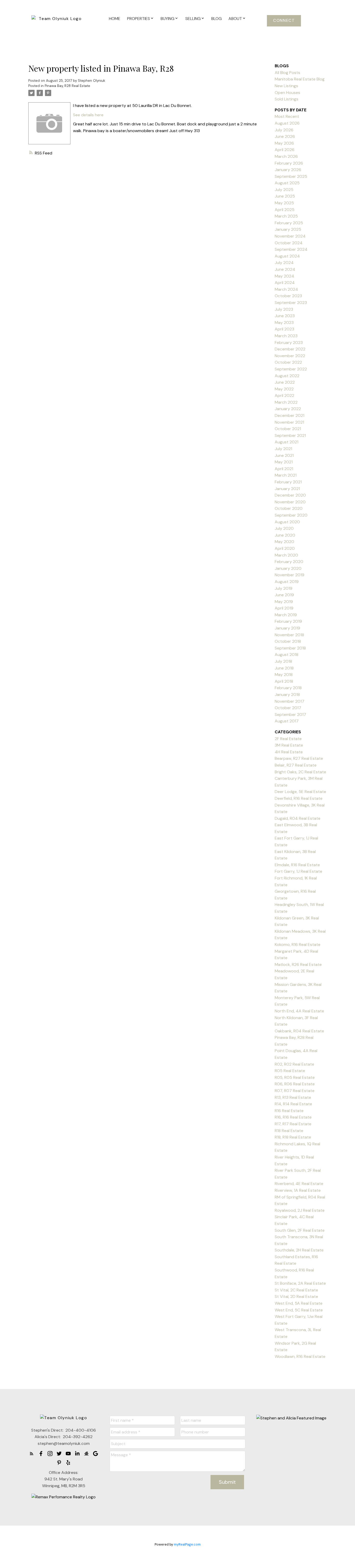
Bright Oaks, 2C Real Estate (300, 772)
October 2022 (288, 362)
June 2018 (284, 668)
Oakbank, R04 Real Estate (299, 1031)
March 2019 (286, 615)
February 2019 (288, 621)
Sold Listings (286, 99)
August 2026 (287, 123)
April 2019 (284, 608)
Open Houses (287, 92)
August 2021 (286, 442)
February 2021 (288, 482)
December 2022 (290, 349)
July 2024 (284, 262)
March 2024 (286, 289)
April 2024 (285, 282)
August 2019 (287, 581)
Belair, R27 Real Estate (296, 765)
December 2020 (290, 495)
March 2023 (286, 335)
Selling (193, 18)
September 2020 (291, 515)
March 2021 (286, 475)
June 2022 (285, 382)
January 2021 (287, 488)
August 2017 (287, 721)
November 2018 (289, 635)
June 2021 (284, 455)
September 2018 (290, 648)
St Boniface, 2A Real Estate (300, 1283)
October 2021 (288, 428)
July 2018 (283, 661)
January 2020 (288, 568)
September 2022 (291, 369)
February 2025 (289, 223)
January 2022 (288, 408)
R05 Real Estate (290, 1070)
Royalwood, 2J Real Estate (300, 1210)
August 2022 (287, 375)
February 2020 (289, 561)
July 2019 (283, 588)
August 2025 (287, 183)
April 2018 (284, 681)
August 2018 (286, 654)
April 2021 (284, 468)
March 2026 (286, 156)
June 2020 (285, 535)
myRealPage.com (187, 1544)
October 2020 (289, 508)
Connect (284, 20)
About (235, 18)
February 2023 (289, 342)
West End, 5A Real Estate (299, 1303)
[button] (284, 20)
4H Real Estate (289, 752)
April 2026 (284, 149)
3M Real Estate (289, 745)
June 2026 (285, 136)
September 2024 (291, 249)
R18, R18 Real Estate (293, 1137)
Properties (138, 18)
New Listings (286, 86)
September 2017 (290, 714)
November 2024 (290, 236)
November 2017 (289, 701)
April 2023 (284, 329)
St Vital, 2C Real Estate (296, 1290)
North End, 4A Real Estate (299, 1011)
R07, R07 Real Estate (294, 1090)
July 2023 (284, 309)
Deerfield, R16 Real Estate (299, 798)
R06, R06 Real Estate (295, 1084)
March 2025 (286, 216)
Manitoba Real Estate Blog (300, 79)
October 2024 (289, 243)
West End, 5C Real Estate (299, 1310)
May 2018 (284, 674)
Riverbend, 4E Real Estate (299, 1183)
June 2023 (285, 316)
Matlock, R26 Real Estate (298, 964)
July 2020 (284, 528)
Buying (167, 18)
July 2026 (284, 130)
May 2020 (284, 541)
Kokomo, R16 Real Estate (297, 944)
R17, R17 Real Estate (293, 1124)
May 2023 (284, 322)
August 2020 (287, 522)
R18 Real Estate (289, 1130)
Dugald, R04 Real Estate (297, 818)
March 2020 (286, 555)
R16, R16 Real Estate (293, 1117)
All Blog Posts (287, 72)
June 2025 (285, 196)
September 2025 (291, 176)
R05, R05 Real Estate (295, 1077)
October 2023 (288, 296)
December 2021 (289, 415)
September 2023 (291, 302)
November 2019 (289, 575)
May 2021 (284, 462)
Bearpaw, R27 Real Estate (299, 758)
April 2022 (284, 395)
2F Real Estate (288, 738)
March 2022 (286, 402)
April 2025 (284, 209)
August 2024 (287, 256)
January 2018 (287, 694)
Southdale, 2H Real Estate (299, 1250)
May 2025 (284, 203)
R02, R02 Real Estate (294, 1064)
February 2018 (288, 687)
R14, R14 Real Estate (293, 1104)
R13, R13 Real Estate (293, 1097)
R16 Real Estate (289, 1110)
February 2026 (289, 163)
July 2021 (283, 448)
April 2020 (285, 548)
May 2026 (284, 143)
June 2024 (285, 269)
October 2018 (288, 641)
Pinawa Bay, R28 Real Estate (67, 86)
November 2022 (290, 355)
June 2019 (284, 595)
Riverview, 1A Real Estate (298, 1190)
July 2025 (284, 189)
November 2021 (289, 422)
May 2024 (284, 276)
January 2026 (288, 169)
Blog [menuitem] (216, 18)
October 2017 (288, 707)
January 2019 (287, 628)
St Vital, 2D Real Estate (296, 1296)
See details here (88, 115)
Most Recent (287, 116)
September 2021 (290, 435)
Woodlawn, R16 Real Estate (300, 1356)
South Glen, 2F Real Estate (300, 1230)
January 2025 (288, 229)
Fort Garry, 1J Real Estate (298, 871)
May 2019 (284, 601)
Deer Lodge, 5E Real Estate (300, 791)
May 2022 (284, 389)
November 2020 (290, 502)
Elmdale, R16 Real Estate (297, 865)
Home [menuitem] (114, 18)
